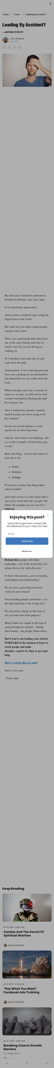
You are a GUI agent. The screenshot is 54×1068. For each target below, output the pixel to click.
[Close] (48, 515)
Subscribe (27, 541)
